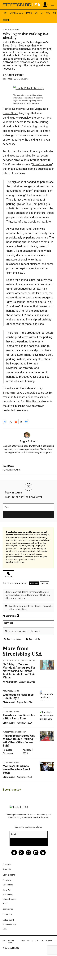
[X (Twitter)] (21, 852)
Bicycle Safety (28, 661)
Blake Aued (9, 702)
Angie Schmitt (15, 74)
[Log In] (45, 4)
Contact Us (7, 914)
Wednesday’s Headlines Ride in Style (18, 696)
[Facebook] (14, 852)
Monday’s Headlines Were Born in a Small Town (16, 769)
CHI (54, 13)
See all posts (11, 789)
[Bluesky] (43, 852)
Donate (6, 20)
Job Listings (8, 909)
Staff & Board (9, 875)
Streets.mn (9, 392)
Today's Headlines (11, 691)
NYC (5, 13)
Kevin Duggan (10, 682)
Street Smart (10, 113)
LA (36, 13)
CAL (48, 13)
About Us (7, 869)
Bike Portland (34, 401)
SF (42, 13)
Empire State (16, 13)
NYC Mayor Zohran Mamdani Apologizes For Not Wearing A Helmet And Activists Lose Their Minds (19, 671)
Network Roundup (11, 30)
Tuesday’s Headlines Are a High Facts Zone (19, 717)
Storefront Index (42, 164)
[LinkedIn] (35, 852)
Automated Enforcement (14, 732)
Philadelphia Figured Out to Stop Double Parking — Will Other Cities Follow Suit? (19, 740)
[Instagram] (28, 852)
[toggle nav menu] (52, 5)
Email (7, 507)
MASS (29, 13)
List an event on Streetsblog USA (9, 924)
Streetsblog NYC (12, 661)
